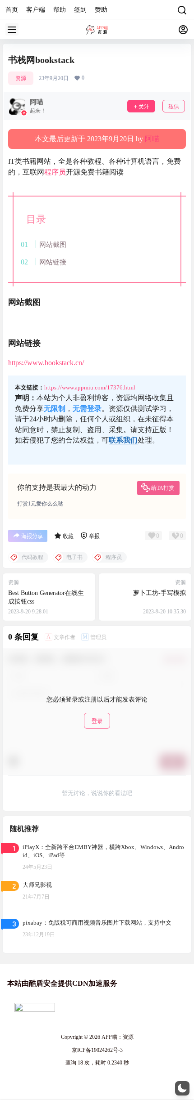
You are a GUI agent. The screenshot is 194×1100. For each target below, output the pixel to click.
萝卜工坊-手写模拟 (159, 593)
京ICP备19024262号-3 (97, 1050)
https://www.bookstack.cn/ (46, 363)
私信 (173, 106)
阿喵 (152, 139)
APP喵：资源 (117, 1037)
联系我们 (123, 440)
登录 (97, 721)
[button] (182, 1088)
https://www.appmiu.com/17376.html (89, 387)
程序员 (55, 172)
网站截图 (52, 244)
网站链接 (52, 262)
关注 (144, 106)
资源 (20, 78)
